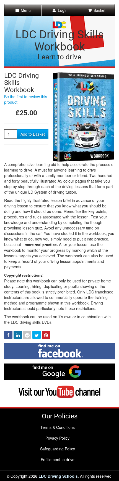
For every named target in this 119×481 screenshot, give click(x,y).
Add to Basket (32, 134)
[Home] (59, 24)
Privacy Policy (57, 438)
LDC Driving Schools (58, 476)
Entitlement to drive (57, 459)
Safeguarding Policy (57, 448)
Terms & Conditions (57, 427)
